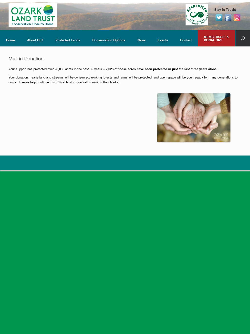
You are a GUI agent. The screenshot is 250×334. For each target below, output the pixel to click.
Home (10, 40)
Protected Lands (67, 40)
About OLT (35, 40)
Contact (186, 40)
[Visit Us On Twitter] (218, 20)
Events (163, 40)
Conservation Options (108, 40)
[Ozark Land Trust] (33, 15)
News (141, 40)
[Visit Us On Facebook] (227, 20)
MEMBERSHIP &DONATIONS (216, 38)
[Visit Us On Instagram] (236, 20)
